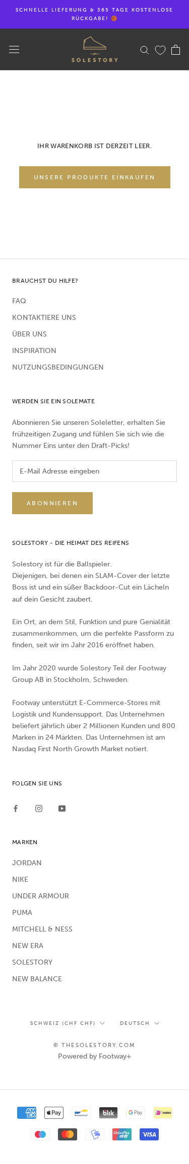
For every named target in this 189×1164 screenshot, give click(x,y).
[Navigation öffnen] (14, 49)
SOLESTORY (32, 962)
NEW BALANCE (37, 979)
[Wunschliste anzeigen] (160, 50)
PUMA (22, 912)
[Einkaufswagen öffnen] (175, 50)
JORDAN (27, 863)
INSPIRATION (34, 350)
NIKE (20, 879)
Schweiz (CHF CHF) (63, 1023)
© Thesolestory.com (94, 1045)
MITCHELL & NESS (42, 929)
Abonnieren (52, 503)
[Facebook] (15, 807)
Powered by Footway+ (95, 1056)
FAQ (19, 301)
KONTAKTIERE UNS (44, 317)
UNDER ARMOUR (40, 896)
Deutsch (135, 1023)
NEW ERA (27, 946)
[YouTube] (62, 807)
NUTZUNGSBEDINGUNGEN (58, 367)
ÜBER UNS (29, 334)
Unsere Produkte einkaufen (95, 177)
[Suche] (144, 49)
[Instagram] (38, 807)
